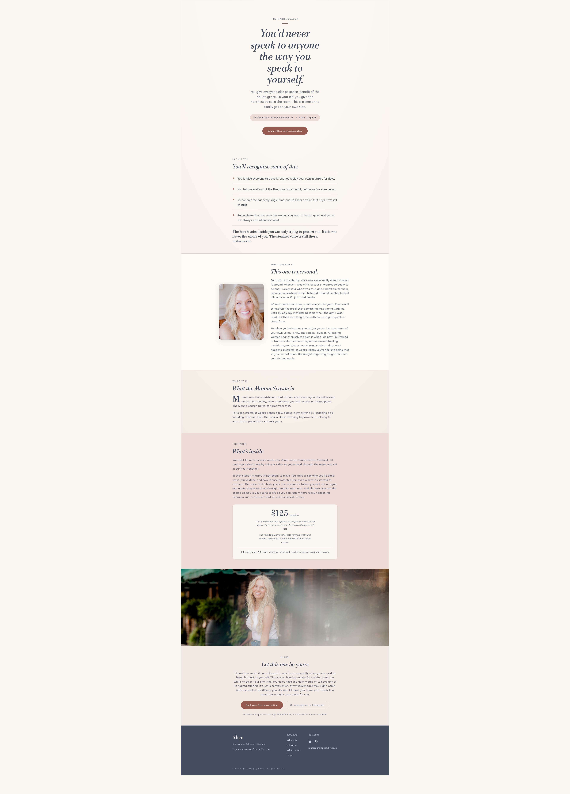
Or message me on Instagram (307, 705)
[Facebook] (316, 741)
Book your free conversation (262, 705)
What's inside (294, 750)
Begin (290, 755)
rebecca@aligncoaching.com (323, 747)
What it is (292, 740)
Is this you (292, 745)
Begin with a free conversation (285, 131)
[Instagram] (310, 741)
